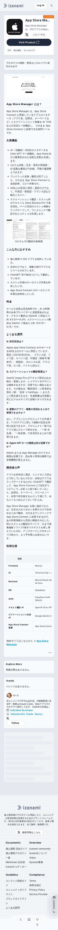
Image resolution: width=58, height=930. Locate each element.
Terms (32, 880)
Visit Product (27, 42)
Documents (13, 842)
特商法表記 (35, 885)
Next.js (38, 714)
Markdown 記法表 (15, 862)
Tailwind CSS (17, 714)
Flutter (29, 714)
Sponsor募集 (36, 862)
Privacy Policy (37, 889)
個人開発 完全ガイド (16, 848)
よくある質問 (13, 907)
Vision (32, 857)
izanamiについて (38, 853)
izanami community (40, 848)
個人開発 (17, 50)
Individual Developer (21, 710)
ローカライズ (29, 50)
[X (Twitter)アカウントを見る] (27, 34)
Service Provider (38, 894)
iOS (9, 50)
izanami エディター (16, 866)
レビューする (39, 34)
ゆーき (16, 695)
